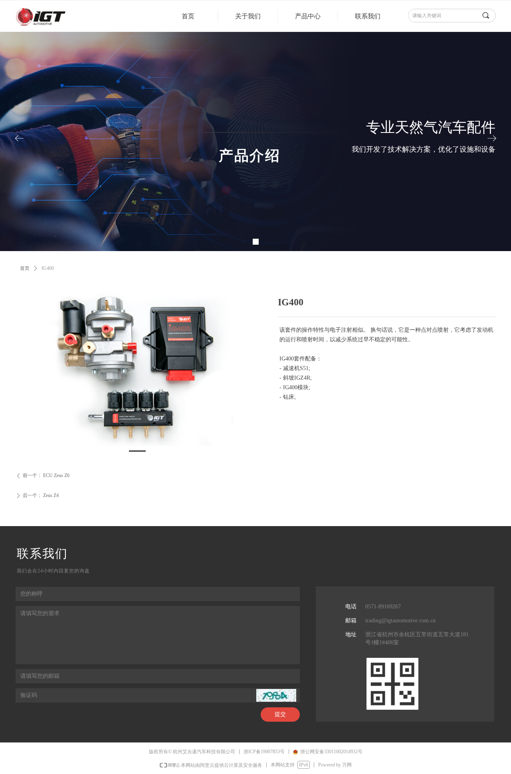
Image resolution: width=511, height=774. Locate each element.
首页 (25, 268)
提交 (280, 714)
